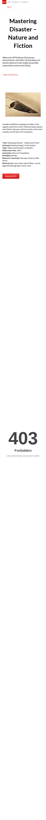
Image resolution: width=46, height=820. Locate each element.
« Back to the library (10, 75)
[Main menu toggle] (9, 7)
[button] (10, 176)
